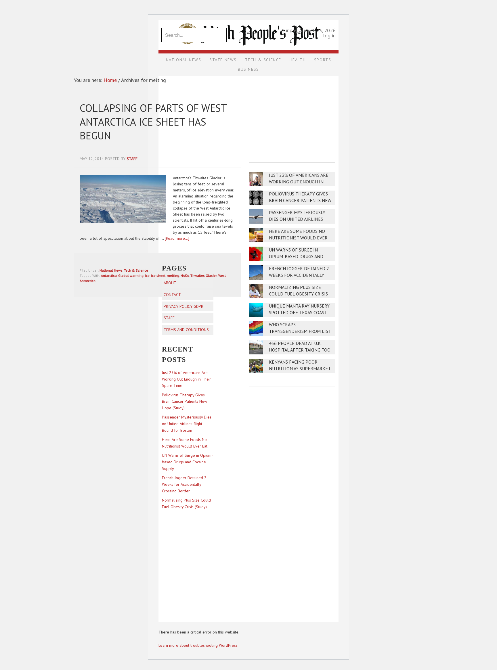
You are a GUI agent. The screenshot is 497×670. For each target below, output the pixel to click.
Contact (172, 294)
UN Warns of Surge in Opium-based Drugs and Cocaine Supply (296, 256)
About (170, 282)
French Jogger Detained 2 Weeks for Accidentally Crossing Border (299, 275)
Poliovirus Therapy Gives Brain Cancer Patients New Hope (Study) (300, 200)
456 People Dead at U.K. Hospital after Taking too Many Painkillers (299, 350)
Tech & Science (136, 270)
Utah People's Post (248, 19)
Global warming (131, 275)
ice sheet (158, 275)
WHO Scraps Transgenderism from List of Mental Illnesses (300, 331)
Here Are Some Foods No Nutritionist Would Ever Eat (298, 237)
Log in (329, 35)
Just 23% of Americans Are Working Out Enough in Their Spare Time (298, 181)
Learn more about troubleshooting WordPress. (198, 645)
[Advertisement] (292, 115)
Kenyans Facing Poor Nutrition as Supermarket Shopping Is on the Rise (299, 368)
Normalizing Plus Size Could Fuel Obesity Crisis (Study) (298, 294)
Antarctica (109, 275)
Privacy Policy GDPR (183, 306)
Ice (147, 275)
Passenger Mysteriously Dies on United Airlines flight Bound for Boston (299, 219)
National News (111, 270)
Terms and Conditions (186, 329)
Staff (169, 317)
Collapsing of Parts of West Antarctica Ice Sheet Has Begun (153, 121)
